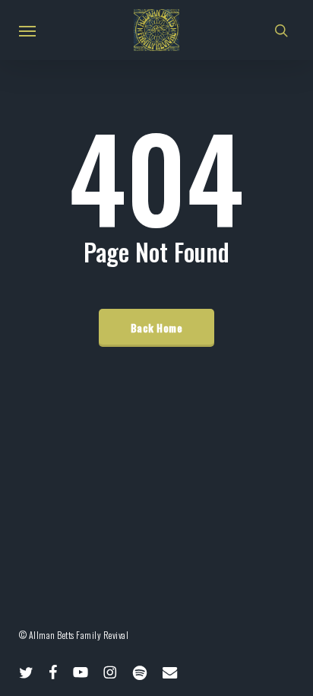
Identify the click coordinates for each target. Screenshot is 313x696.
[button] (27, 30)
